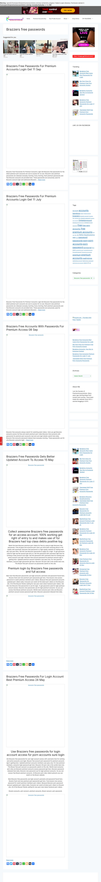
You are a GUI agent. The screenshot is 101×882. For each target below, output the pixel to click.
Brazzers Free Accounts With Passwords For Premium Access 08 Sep (35, 328)
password (82, 237)
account (75, 211)
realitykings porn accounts (78, 263)
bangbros (76, 213)
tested (85, 263)
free (80, 225)
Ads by (64, 39)
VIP (88, 263)
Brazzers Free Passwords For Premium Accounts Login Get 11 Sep (31, 67)
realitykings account (77, 261)
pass (77, 237)
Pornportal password (77, 252)
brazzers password (85, 218)
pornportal (87, 248)
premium (77, 255)
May (76, 235)
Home (28, 18)
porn (85, 240)
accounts (84, 210)
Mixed (65, 18)
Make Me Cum (40, 54)
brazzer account (87, 213)
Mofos (81, 235)
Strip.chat (6, 57)
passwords (78, 240)
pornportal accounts (88, 250)
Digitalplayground (85, 220)
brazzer (82, 213)
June (73, 235)
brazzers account (84, 216)
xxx (90, 263)
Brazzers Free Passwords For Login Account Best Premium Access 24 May (35, 678)
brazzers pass (77, 218)
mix (78, 235)
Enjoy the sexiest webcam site (10, 55)
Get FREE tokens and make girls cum (60, 55)
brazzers (76, 216)
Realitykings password (88, 261)
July (94, 232)
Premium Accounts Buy (39, 18)
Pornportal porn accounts (87, 252)
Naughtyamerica (89, 235)
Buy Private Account (55, 18)
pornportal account (79, 250)
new (74, 237)
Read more (41, 180)
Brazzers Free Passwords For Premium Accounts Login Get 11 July (31, 197)
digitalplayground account (78, 222)
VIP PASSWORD (86, 18)
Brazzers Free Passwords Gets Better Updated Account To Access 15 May (30, 458)
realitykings (87, 258)
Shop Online (75, 18)
